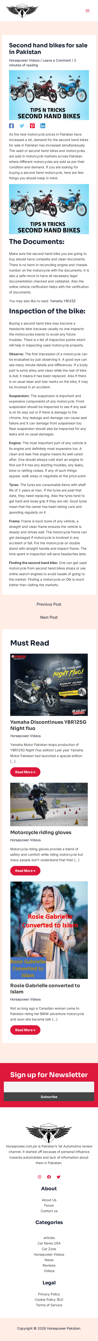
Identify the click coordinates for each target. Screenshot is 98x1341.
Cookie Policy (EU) (49, 1299)
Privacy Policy (49, 1294)
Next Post (49, 617)
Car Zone (49, 1249)
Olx (68, 579)
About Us (49, 1200)
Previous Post (49, 604)
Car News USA (49, 1243)
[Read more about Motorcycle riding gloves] (49, 804)
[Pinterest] (32, 125)
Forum (49, 1205)
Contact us (49, 1211)
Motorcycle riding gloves (40, 833)
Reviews (49, 1265)
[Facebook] (11, 125)
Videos (49, 1271)
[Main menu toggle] (87, 10)
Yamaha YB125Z (63, 301)
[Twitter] (22, 125)
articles (49, 1238)
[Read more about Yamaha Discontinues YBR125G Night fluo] (49, 684)
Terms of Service (49, 1305)
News (49, 1260)
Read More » (25, 772)
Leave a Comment (57, 60)
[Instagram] (39, 1177)
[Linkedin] (42, 125)
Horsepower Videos (24, 60)
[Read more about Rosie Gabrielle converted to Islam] (49, 930)
